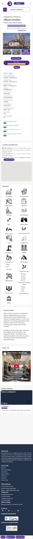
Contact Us (4, 476)
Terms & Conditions (6, 470)
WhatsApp (21, 537)
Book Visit (16, 63)
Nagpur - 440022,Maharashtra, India (10, 490)
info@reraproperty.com (7, 494)
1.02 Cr (5, 403)
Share (17, 67)
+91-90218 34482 (5, 500)
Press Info (3, 478)
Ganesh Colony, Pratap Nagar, (8, 488)
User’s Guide (4, 472)
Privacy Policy (4, 480)
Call (3, 537)
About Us (3, 468)
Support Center (5, 474)
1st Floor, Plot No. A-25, (7, 486)
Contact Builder (16, 58)
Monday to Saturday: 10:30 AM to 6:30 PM (11, 504)
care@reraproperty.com (7, 498)
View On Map (10, 160)
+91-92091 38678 (5, 496)
